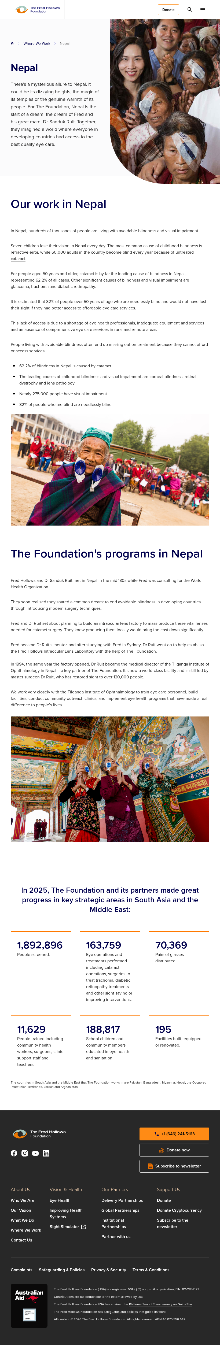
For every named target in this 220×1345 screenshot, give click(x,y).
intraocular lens (113, 623)
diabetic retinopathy (76, 286)
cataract (18, 258)
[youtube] (35, 1154)
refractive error (24, 252)
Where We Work (37, 43)
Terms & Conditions (151, 1270)
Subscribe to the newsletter (172, 1223)
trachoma (40, 286)
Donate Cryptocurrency (179, 1210)
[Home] (37, 9)
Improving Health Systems (66, 1213)
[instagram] (24, 1154)
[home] (12, 43)
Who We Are (22, 1200)
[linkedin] (46, 1154)
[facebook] (14, 1154)
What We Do (22, 1220)
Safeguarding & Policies (62, 1270)
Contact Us (21, 1240)
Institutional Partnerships (113, 1223)
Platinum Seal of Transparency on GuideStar (160, 1304)
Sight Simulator (64, 1227)
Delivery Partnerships (122, 1200)
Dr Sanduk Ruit (58, 580)
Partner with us (116, 1236)
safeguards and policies (121, 1311)
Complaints (21, 1270)
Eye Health (60, 1200)
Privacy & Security (108, 1270)
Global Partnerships (120, 1210)
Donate (164, 1200)
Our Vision (21, 1210)
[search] (190, 9)
